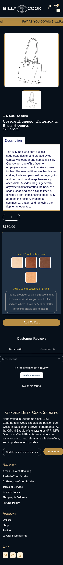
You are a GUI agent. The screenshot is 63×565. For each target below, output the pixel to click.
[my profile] (50, 7)
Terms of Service (13, 487)
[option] (31, 60)
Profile (7, 530)
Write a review (31, 375)
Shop (6, 525)
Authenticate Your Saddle (18, 481)
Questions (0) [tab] (47, 349)
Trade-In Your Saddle (15, 476)
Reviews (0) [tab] (15, 349)
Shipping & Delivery (15, 497)
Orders (7, 519)
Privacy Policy (11, 492)
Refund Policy (11, 502)
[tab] (14, 140)
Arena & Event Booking (17, 471)
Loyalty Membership (15, 535)
